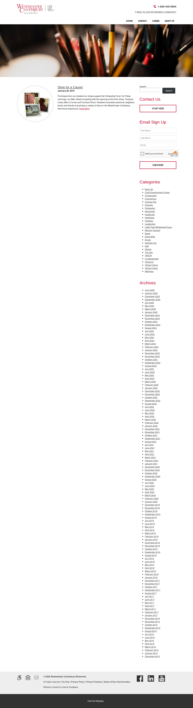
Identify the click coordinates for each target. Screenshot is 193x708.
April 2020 (149, 492)
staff (147, 246)
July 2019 (149, 520)
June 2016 (150, 637)
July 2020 (149, 482)
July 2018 (149, 558)
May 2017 (149, 602)
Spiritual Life (151, 242)
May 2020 (149, 489)
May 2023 (149, 375)
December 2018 (152, 542)
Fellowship (150, 208)
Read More (84, 108)
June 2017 (150, 599)
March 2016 (150, 646)
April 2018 (149, 567)
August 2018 (151, 555)
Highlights (149, 217)
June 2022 (150, 410)
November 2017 (152, 583)
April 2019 (149, 530)
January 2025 (151, 312)
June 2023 (150, 372)
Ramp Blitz (150, 236)
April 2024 (149, 340)
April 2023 (149, 378)
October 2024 (151, 321)
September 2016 (152, 627)
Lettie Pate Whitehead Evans (158, 227)
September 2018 (152, 552)
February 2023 (151, 384)
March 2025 (150, 309)
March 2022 (150, 419)
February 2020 (151, 498)
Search (143, 86)
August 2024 (151, 327)
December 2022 (152, 391)
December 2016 (152, 618)
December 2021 (152, 429)
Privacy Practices (94, 681)
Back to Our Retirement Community (156, 12)
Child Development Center (157, 192)
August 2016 (151, 631)
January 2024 (151, 350)
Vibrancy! (149, 261)
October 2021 (151, 435)
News (147, 233)
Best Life (149, 189)
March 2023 (150, 381)
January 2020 (151, 501)
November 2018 (152, 545)
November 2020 (152, 470)
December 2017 (152, 580)
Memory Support (152, 230)
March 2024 (150, 343)
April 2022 (149, 416)
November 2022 (152, 394)
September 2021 (152, 438)
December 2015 (152, 656)
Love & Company (70, 687)
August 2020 (151, 479)
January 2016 (151, 653)
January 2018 (151, 577)
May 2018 (149, 564)
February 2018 (151, 574)
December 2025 (152, 296)
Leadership (150, 224)
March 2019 (150, 533)
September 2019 (152, 514)
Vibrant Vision (151, 265)
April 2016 (149, 643)
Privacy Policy (77, 681)
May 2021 (149, 451)
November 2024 (152, 318)
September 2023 (152, 362)
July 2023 (149, 369)
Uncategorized (151, 258)
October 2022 (151, 397)
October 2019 (151, 511)
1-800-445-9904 (167, 6)
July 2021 (149, 444)
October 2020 (151, 473)
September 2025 (152, 299)
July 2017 (149, 596)
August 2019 (151, 517)
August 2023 (151, 365)
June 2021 (150, 447)
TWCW (148, 255)
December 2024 (152, 315)
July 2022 (149, 406)
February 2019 (151, 536)
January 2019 (151, 539)
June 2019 (150, 523)
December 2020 (152, 466)
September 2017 (152, 590)
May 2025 (149, 305)
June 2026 (150, 290)
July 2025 (149, 302)
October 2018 (151, 549)
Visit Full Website (95, 700)
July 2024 (149, 331)
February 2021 (151, 460)
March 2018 (150, 571)
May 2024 (149, 337)
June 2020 (150, 485)
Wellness (149, 271)
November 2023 (152, 356)
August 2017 (151, 593)
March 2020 (150, 495)
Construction (151, 195)
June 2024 (150, 334)
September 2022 (152, 400)
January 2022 (151, 425)
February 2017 (151, 612)
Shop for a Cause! (70, 87)
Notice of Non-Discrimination (117, 681)
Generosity (150, 211)
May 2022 (149, 413)
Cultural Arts (150, 201)
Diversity (149, 205)
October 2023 (151, 359)
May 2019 (149, 526)
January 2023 (151, 387)
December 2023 (152, 353)
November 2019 (152, 507)
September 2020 (152, 476)
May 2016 (149, 640)
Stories (148, 249)
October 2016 (151, 624)
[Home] (36, 12)
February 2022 (151, 422)
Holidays (149, 220)
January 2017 (151, 615)
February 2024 (151, 346)
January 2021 (151, 463)
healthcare (150, 214)
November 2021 (152, 432)
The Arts (149, 252)
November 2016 (152, 621)
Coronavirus (150, 198)
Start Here (158, 108)
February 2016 (151, 650)
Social (148, 239)
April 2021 (149, 454)
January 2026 (151, 293)
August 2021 (151, 441)
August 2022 (151, 403)
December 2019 (152, 504)
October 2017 (151, 586)
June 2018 (150, 561)
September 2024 (152, 324)
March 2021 (150, 457)
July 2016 (149, 634)
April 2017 (149, 605)
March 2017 (150, 609)
